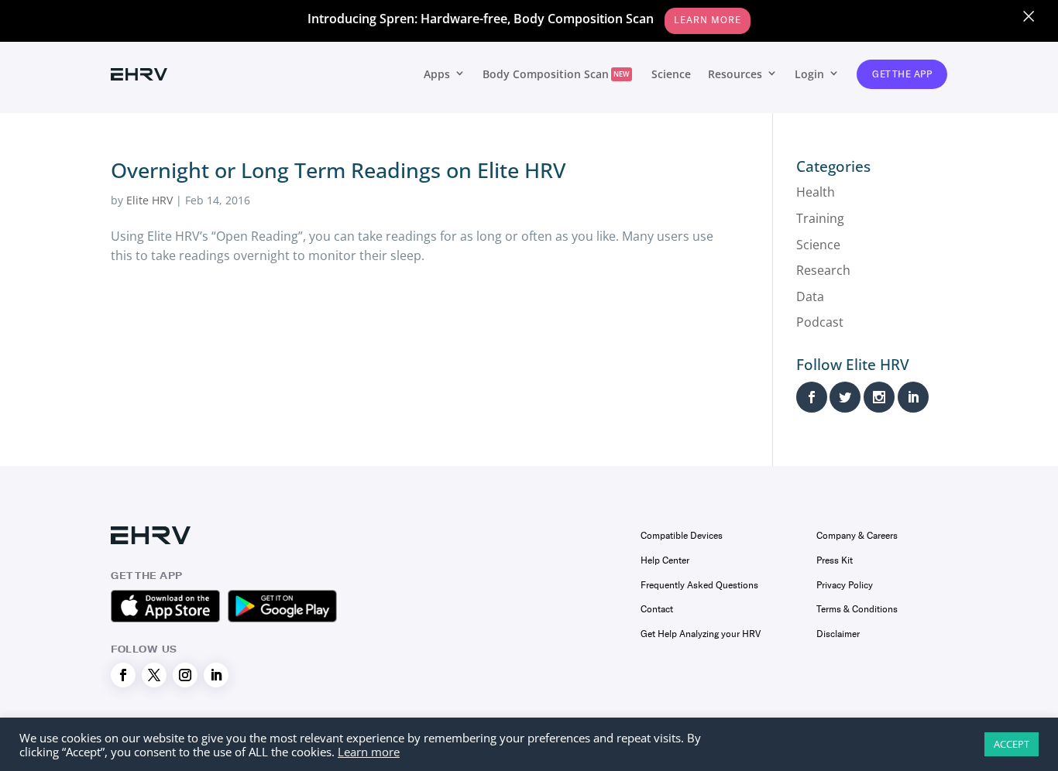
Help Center (665, 560)
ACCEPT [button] (1011, 744)
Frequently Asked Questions (699, 585)
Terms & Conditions (857, 609)
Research (823, 270)
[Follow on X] (154, 675)
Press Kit (834, 560)
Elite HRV (149, 200)
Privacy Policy (844, 585)
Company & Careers (857, 535)
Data (810, 296)
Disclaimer (838, 634)
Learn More (707, 20)
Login (809, 74)
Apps (437, 74)
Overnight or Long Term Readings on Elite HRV (338, 170)
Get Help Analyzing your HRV (701, 634)
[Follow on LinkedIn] (216, 675)
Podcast (819, 322)
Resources (735, 74)
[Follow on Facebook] (123, 675)
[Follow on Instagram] (185, 675)
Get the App (902, 74)
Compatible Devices (682, 535)
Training (820, 218)
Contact (657, 609)
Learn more (369, 752)
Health (815, 191)
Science (671, 74)
